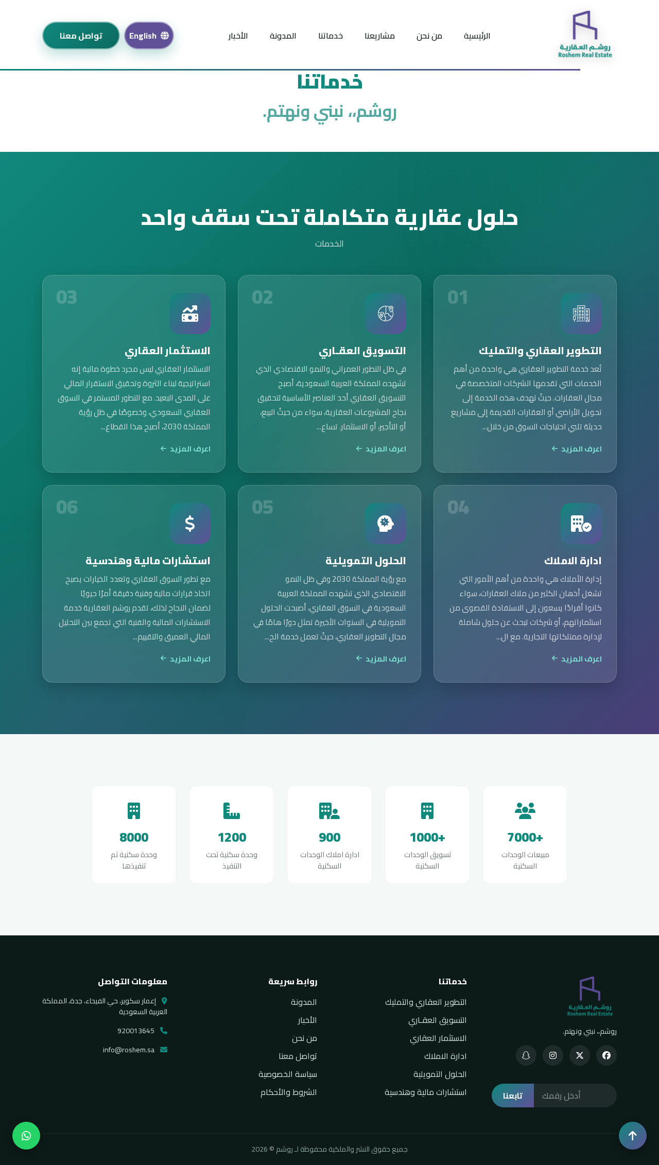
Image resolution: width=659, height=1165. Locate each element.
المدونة (283, 35)
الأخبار (238, 35)
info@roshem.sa (129, 1050)
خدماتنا (330, 35)
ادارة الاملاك (445, 1056)
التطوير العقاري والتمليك (426, 1002)
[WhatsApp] (26, 1136)
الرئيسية (477, 35)
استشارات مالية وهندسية (426, 1092)
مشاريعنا (380, 35)
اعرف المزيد (581, 449)
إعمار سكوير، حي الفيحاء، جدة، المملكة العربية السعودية (104, 1006)
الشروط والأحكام (289, 1092)
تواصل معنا (81, 35)
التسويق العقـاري (437, 1020)
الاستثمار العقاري (438, 1038)
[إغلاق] (633, 1136)
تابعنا (513, 1095)
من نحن (429, 35)
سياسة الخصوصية (287, 1074)
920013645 (136, 1030)
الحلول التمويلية (440, 1074)
